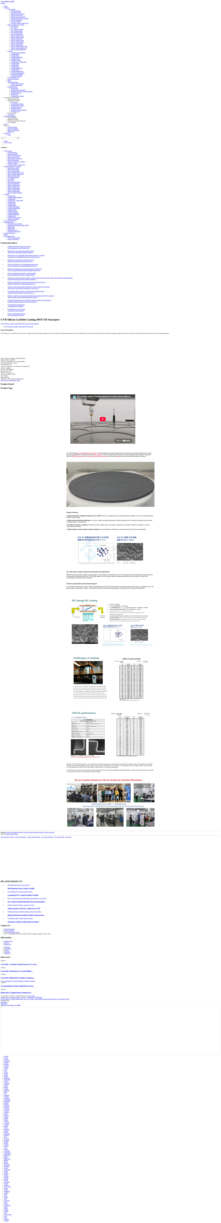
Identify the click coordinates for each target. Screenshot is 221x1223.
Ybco (25, 999)
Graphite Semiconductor (17, 73)
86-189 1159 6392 (9, 930)
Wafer (9, 80)
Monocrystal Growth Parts (18, 17)
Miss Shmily (4, 1003)
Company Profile (12, 127)
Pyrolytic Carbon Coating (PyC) (20, 23)
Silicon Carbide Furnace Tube (19, 46)
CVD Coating (11, 9)
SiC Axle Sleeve (5, 999)
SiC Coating (30, 999)
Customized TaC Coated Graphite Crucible (23, 895)
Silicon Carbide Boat (16, 34)
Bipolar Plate (14, 88)
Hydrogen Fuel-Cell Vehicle (18, 110)
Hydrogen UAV (15, 111)
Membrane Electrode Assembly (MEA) (21, 91)
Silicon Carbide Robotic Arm (19, 48)
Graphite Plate (15, 65)
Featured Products (15, 997)
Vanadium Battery (16, 108)
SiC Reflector (14, 26)
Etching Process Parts (17, 15)
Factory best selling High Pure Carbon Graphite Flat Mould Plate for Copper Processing (30, 832)
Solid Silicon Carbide (13, 168)
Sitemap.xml (7, 944)
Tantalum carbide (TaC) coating (19, 18)
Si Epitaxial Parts (15, 11)
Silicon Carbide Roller (17, 45)
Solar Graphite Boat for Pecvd (16, 315)
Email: (6, 932)
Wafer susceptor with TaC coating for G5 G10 (24, 908)
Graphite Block (15, 54)
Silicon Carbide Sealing (17, 42)
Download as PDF (15, 380)
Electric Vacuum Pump (17, 83)
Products (6, 7)
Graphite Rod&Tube (16, 68)
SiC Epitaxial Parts (16, 12)
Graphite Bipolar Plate (17, 104)
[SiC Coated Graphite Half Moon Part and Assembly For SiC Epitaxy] (27, 898)
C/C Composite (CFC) (14, 77)
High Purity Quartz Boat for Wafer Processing (20, 252)
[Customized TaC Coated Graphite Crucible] (20, 891)
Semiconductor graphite (17, 105)
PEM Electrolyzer (16, 93)
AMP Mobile (38, 997)
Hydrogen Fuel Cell (16, 107)
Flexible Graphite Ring (16, 999)
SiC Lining (14, 28)
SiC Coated (14, 102)
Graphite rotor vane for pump (16, 311)
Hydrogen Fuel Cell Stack (18, 90)
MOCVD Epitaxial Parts (18, 14)
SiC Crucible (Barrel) (17, 31)
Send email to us (5, 380)
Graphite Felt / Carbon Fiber (19, 62)
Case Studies (11, 114)
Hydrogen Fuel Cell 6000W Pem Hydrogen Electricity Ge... (24, 257)
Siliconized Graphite (16, 76)
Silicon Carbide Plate (17, 38)
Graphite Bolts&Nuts (17, 57)
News (5, 124)
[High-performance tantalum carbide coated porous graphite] (24, 911)
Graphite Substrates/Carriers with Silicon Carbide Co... (22, 302)
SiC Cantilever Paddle (17, 29)
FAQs (9, 135)
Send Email (4, 1002)
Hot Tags (6, 942)
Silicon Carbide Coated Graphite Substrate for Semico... (23, 297)
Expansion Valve (64, 999)
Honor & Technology (13, 130)
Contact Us (7, 133)
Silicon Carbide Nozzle (17, 37)
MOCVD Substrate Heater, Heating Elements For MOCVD (24, 270)
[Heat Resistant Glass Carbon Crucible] (19, 885)
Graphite (10, 51)
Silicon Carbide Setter (17, 43)
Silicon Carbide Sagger (17, 40)
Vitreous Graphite (16, 21)
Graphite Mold (15, 63)
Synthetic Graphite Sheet (11, 834)
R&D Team (11, 132)
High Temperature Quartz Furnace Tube (18, 248)
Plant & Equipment (13, 128)
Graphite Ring (15, 66)
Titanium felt (14, 94)
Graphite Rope (15, 69)
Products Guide (8, 941)
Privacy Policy (31, 996)
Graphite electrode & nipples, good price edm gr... (21, 293)
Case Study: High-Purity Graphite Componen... (18, 978)
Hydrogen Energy (12, 87)
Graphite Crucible (16, 60)
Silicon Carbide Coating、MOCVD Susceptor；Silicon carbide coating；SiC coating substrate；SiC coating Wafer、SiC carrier (36, 837)
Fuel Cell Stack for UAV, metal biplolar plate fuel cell (22, 266)
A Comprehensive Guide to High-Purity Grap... (17, 986)
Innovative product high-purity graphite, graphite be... (22, 279)
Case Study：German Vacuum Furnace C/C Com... (19, 964)
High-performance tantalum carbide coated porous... (26, 915)
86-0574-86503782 (9, 929)
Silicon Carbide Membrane (18, 49)
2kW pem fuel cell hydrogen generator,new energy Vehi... (23, 288)
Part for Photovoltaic (16, 20)
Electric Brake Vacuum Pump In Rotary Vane (47, 999)
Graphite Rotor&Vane (17, 71)
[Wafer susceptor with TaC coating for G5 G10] (21, 905)
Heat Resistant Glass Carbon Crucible (21, 888)
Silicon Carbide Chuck (17, 35)
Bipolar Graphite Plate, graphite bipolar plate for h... (22, 284)
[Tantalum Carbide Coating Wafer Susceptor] (20, 918)
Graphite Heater (15, 59)
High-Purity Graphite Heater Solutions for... (16, 992)
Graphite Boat (15, 56)
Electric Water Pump (16, 85)
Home (6, 6)
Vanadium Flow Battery (17, 96)
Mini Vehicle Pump (13, 82)
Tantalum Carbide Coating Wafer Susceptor (23, 922)
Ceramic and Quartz (13, 79)
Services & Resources (10, 116)
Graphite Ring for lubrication (15, 306)
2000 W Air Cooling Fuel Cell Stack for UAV (20, 261)
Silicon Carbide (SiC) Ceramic (16, 25)
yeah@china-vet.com (13, 932)
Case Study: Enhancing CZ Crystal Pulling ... (17, 971)
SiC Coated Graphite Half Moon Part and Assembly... (27, 902)
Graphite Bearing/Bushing (18, 52)
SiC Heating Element (17, 32)
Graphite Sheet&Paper (17, 74)
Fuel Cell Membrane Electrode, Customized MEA (21, 275)
